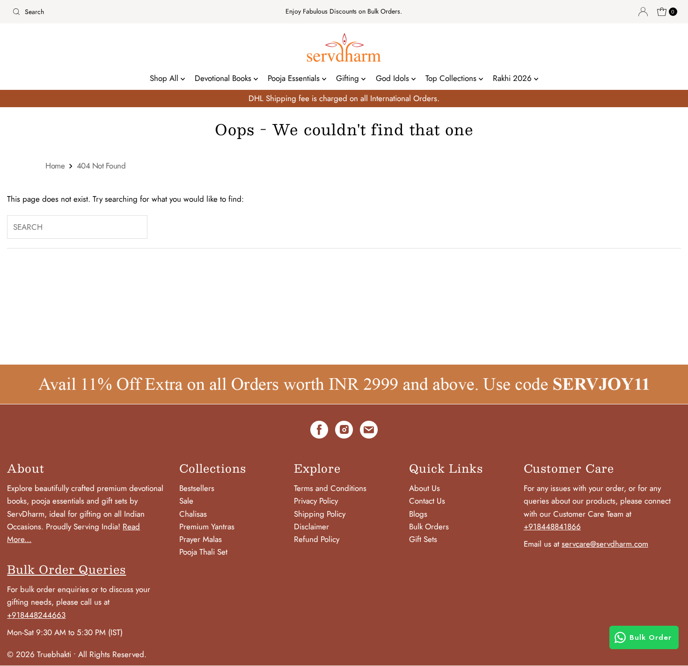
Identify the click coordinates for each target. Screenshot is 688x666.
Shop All (165, 78)
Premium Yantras (206, 526)
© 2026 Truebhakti (39, 654)
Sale (186, 500)
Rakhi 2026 (513, 78)
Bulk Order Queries (66, 569)
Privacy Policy (316, 500)
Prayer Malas (200, 539)
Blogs (418, 514)
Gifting (348, 78)
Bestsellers (196, 488)
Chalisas (193, 514)
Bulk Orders (429, 526)
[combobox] (117, 11)
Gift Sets (423, 539)
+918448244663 (36, 615)
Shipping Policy (319, 514)
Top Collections (452, 78)
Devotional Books (224, 78)
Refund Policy (316, 539)
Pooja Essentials (295, 78)
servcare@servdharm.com (605, 543)
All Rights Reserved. (112, 654)
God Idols (393, 78)
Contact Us (427, 500)
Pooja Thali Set (203, 551)
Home (55, 166)
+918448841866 (552, 526)
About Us (424, 488)
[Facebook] (319, 431)
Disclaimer (311, 526)
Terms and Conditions (330, 488)
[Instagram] (344, 431)
